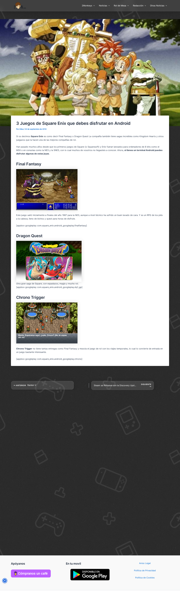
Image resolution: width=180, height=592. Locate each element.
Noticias (103, 5)
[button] (93, 5)
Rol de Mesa (120, 5)
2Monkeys (87, 5)
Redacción (138, 5)
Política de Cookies (145, 577)
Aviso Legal (145, 563)
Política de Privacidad (145, 570)
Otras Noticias (157, 5)
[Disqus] (90, 423)
